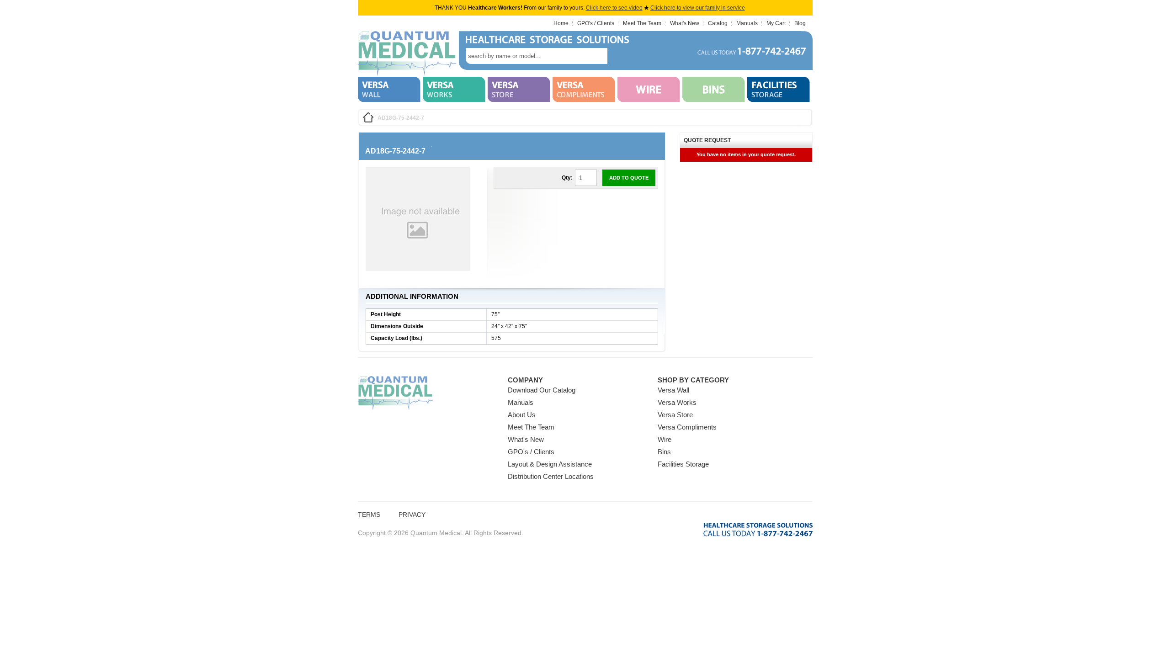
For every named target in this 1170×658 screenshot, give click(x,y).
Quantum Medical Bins (407, 54)
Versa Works (677, 402)
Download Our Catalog (541, 390)
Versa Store (675, 415)
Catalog (718, 23)
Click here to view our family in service (697, 8)
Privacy (412, 514)
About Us (522, 415)
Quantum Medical (395, 393)
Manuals (747, 23)
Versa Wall (673, 390)
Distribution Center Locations (551, 476)
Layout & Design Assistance (550, 464)
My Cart (776, 23)
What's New (684, 23)
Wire (664, 439)
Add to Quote (629, 177)
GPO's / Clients (595, 23)
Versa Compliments (687, 427)
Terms (369, 514)
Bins (664, 452)
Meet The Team (642, 23)
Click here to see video (614, 8)
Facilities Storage (683, 464)
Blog (800, 23)
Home (561, 23)
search (621, 56)
